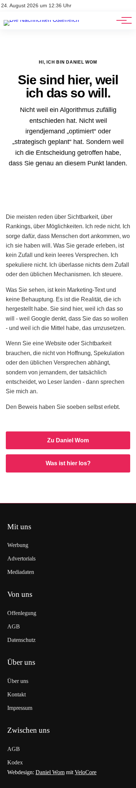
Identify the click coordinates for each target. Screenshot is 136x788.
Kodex (15, 762)
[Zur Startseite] (41, 20)
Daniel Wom (50, 772)
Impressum (19, 708)
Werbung (17, 545)
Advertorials (21, 558)
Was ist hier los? (68, 463)
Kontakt (16, 694)
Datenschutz (21, 640)
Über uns (17, 681)
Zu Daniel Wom (68, 440)
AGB (13, 626)
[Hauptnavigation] (121, 20)
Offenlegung (21, 613)
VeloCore (85, 772)
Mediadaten (20, 572)
